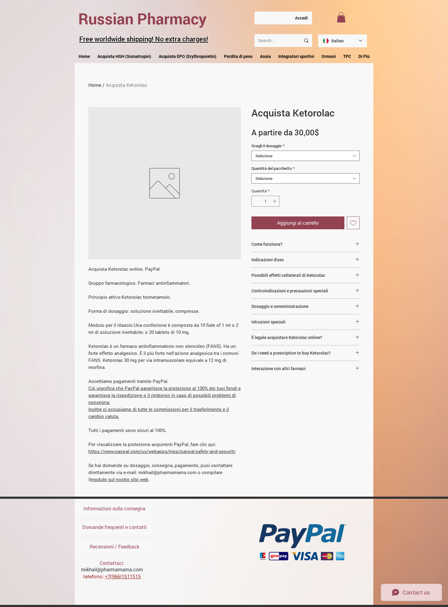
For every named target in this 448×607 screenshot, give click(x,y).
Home (94, 85)
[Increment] (275, 201)
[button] (341, 17)
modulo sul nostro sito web (119, 479)
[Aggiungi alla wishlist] (353, 222)
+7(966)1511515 (123, 576)
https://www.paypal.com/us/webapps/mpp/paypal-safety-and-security (162, 451)
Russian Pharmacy (142, 19)
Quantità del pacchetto (273, 168)
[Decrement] (256, 201)
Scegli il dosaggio (268, 145)
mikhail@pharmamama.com (112, 569)
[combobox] (305, 156)
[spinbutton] (266, 201)
